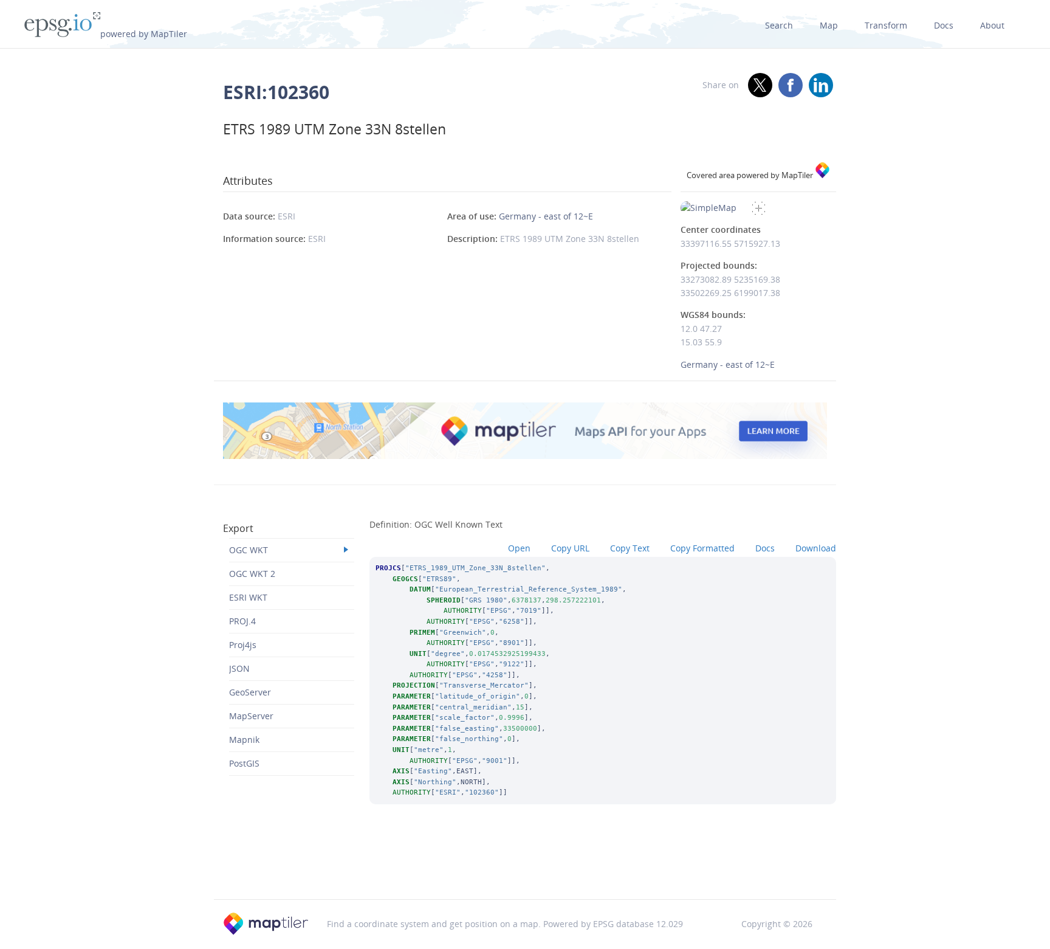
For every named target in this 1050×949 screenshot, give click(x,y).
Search (779, 25)
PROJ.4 (242, 621)
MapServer (251, 716)
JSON (239, 668)
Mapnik (244, 739)
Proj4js (242, 644)
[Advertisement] (525, 868)
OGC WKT (248, 550)
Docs (943, 25)
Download (815, 548)
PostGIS (244, 763)
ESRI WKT (248, 597)
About (992, 25)
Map (829, 25)
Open (519, 548)
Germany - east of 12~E (546, 216)
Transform (886, 25)
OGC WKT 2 (252, 573)
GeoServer (250, 692)
